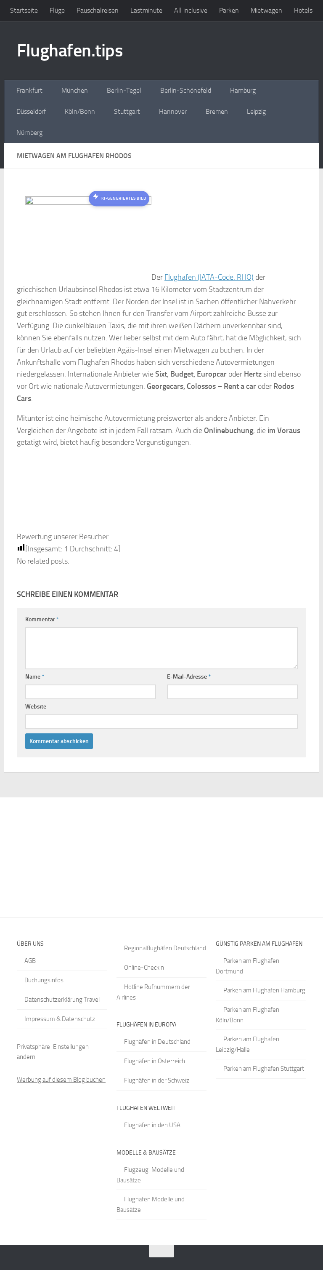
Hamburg (243, 90)
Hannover (173, 111)
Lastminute (146, 10)
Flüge (57, 10)
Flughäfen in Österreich (154, 1061)
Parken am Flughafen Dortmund (247, 966)
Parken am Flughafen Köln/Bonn (247, 1015)
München (74, 90)
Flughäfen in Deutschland (157, 1041)
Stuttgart (127, 111)
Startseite (24, 10)
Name (34, 676)
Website (35, 706)
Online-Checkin (144, 967)
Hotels (303, 10)
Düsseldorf (31, 111)
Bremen (217, 111)
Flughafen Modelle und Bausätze (150, 1204)
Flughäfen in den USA (152, 1125)
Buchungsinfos (44, 980)
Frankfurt (29, 90)
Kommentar (42, 619)
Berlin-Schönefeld (185, 90)
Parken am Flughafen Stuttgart (263, 1068)
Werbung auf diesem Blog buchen (61, 1079)
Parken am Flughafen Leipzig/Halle (247, 1044)
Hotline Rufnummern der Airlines (153, 992)
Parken (229, 10)
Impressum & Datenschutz (59, 1019)
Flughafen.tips (70, 50)
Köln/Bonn (80, 111)
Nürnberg (29, 132)
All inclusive (190, 10)
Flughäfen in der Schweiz (156, 1080)
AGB (30, 961)
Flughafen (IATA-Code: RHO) (209, 277)
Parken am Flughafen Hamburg (264, 990)
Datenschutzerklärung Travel (62, 999)
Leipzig (256, 111)
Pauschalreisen (98, 10)
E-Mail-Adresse (189, 676)
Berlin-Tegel (124, 90)
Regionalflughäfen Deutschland (165, 948)
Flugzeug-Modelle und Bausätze (150, 1175)
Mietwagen (266, 10)
